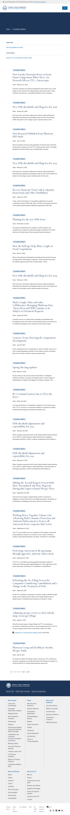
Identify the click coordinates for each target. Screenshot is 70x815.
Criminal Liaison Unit (14, 751)
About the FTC (31, 771)
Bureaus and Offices (33, 785)
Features (11, 780)
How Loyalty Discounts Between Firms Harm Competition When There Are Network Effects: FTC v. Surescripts (32, 77)
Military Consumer (52, 708)
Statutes (10, 724)
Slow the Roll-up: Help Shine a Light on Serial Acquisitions (33, 247)
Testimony (30, 730)
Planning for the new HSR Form (29, 219)
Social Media (12, 798)
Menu (64, 8)
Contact (29, 799)
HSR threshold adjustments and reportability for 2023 (28, 425)
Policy (29, 700)
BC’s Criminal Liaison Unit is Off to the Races (32, 395)
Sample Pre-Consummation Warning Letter (28, 632)
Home (8, 29)
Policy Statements (33, 733)
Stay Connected (13, 789)
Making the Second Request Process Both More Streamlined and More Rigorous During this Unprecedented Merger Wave (34, 485)
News (10, 774)
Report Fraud (10, 691)
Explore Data (12, 795)
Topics (10, 783)
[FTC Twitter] (53, 810)
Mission (29, 774)
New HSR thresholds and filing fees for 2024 (35, 275)
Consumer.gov (50, 711)
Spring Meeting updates (25, 367)
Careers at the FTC (33, 796)
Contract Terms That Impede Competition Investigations (34, 339)
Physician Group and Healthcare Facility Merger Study (33, 649)
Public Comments (32, 724)
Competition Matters (19, 29)
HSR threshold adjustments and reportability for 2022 (28, 455)
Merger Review (13, 713)
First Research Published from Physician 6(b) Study (33, 135)
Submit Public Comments (22, 691)
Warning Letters (13, 743)
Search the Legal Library (39, 691)
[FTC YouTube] (59, 811)
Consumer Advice (51, 705)
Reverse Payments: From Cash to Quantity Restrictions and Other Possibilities (33, 191)
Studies (29, 727)
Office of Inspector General (41, 809)
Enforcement (12, 700)
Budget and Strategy (33, 788)
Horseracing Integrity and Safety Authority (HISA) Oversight (15, 729)
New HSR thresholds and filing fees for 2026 (35, 106)
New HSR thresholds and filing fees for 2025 (35, 163)
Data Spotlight (12, 792)
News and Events (13, 771)
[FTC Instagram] (50, 811)
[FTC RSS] (62, 811)
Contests (11, 786)
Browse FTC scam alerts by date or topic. (19, 58)
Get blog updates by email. (14, 47)
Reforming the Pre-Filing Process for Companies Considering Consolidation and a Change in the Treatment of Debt (35, 583)
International (31, 736)
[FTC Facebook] (47, 807)
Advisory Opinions (33, 708)
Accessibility (23, 807)
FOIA (30, 807)
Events (10, 777)
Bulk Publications (51, 722)
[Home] (15, 10)
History (29, 777)
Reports (29, 721)
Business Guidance (52, 714)
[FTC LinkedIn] (56, 811)
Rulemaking (12, 721)
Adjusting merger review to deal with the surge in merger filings (33, 614)
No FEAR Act (35, 809)
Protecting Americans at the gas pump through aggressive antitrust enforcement (33, 552)
